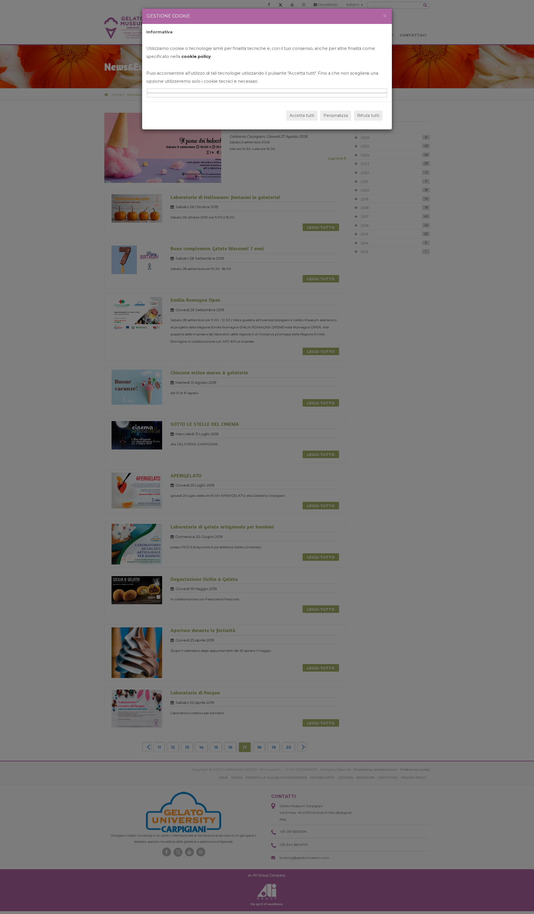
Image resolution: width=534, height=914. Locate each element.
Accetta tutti (302, 115)
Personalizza (335, 115)
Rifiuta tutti (368, 115)
